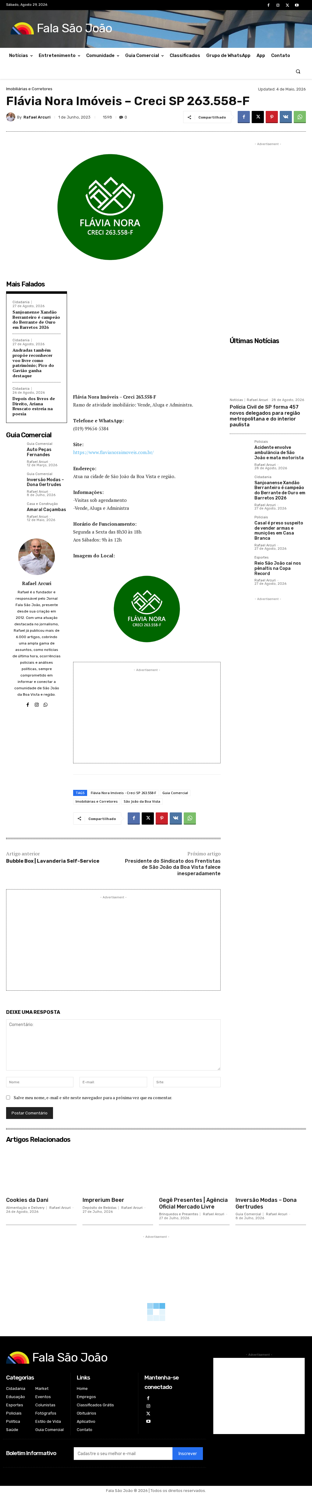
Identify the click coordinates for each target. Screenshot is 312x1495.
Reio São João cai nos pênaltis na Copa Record (277, 568)
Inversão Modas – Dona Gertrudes (45, 482)
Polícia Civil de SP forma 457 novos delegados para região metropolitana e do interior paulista (265, 416)
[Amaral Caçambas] (14, 510)
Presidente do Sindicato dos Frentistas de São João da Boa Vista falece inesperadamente (173, 867)
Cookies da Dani (27, 1200)
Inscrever (188, 1453)
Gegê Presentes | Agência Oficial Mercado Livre (193, 1203)
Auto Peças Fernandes (39, 452)
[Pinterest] (272, 117)
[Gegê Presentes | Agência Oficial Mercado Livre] (194, 1170)
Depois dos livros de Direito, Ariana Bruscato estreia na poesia (33, 406)
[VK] (286, 117)
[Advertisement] (147, 343)
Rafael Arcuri (37, 117)
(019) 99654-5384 (90, 428)
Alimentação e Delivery (25, 1207)
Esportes (261, 557)
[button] (298, 71)
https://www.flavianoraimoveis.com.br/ (113, 452)
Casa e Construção (42, 504)
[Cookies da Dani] (41, 1170)
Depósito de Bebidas (99, 1207)
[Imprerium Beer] (118, 1170)
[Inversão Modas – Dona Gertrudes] (14, 480)
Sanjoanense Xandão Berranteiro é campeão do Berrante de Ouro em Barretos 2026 (36, 319)
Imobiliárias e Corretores (29, 89)
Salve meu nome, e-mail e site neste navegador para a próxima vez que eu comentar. (93, 1097)
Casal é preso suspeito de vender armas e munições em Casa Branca (278, 530)
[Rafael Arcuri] (11, 117)
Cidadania (21, 302)
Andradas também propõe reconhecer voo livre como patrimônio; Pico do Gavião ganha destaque (33, 362)
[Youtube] (297, 5)
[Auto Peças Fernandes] (14, 450)
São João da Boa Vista (142, 801)
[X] (287, 5)
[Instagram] (277, 5)
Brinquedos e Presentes (178, 1214)
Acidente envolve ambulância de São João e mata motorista (279, 452)
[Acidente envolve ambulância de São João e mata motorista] (240, 450)
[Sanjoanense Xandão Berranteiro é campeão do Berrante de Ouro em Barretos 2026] (240, 485)
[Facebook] (268, 5)
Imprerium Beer (103, 1200)
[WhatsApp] (300, 117)
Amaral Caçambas (46, 509)
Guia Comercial (39, 444)
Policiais (261, 442)
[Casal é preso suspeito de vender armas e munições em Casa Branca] (240, 525)
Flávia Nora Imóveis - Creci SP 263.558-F (123, 792)
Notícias (236, 400)
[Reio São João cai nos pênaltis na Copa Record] (240, 566)
